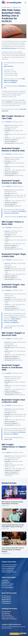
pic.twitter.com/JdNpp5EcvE (11, 322)
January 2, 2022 (8, 327)
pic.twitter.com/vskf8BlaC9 (11, 434)
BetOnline (9, 102)
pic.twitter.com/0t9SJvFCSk (11, 213)
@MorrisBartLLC (16, 319)
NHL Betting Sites (6, 597)
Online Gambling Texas (8, 570)
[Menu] (25, 2)
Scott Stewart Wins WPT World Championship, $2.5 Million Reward (13, 549)
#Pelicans (13, 317)
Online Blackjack (6, 582)
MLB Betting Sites (6, 601)
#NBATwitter (7, 80)
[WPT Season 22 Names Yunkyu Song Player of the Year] (14, 492)
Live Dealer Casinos (7, 585)
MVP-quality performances (9, 48)
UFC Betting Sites (6, 603)
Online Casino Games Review (9, 618)
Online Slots (5, 580)
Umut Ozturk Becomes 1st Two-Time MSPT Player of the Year (13, 526)
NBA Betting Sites (6, 599)
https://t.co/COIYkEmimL (19, 432)
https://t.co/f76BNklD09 (10, 82)
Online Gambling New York (8, 566)
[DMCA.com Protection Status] (14, 633)
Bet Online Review (6, 611)
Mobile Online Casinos (7, 584)
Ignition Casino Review (8, 617)
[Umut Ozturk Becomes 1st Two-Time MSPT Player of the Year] (14, 515)
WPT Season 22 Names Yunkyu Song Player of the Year (12, 503)
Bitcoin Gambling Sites (8, 587)
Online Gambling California (9, 572)
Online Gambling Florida (8, 568)
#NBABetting (14, 80)
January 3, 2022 (22, 216)
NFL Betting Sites (6, 596)
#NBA (23, 78)
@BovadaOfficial (8, 66)
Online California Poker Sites (9, 564)
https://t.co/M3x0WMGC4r (19, 211)
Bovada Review (6, 613)
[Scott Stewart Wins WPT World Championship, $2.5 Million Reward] (14, 539)
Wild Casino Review (7, 615)
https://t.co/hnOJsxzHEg (10, 320)
